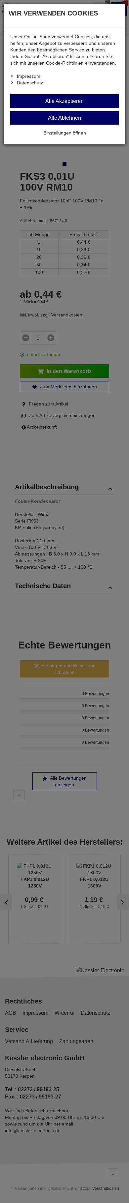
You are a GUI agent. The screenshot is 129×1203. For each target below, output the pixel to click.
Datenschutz (30, 82)
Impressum (28, 76)
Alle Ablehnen (64, 118)
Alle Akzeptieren (64, 101)
